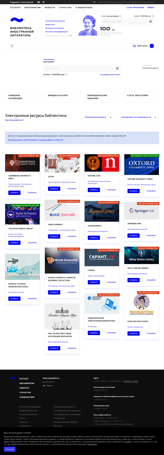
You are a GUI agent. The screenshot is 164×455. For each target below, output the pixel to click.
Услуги (22, 418)
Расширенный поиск (110, 74)
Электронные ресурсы (55, 21)
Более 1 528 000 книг (142, 16)
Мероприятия (32, 7)
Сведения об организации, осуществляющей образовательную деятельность (126, 2)
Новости (50, 7)
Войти (151, 7)
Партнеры (58, 426)
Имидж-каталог (58, 95)
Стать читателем (137, 95)
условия (127, 441)
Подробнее (92, 444)
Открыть (94, 333)
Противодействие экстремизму (67, 414)
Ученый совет (59, 418)
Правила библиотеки (28, 410)
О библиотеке (83, 7)
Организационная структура (66, 422)
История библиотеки (28, 414)
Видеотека (50, 24)
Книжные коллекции (54, 28)
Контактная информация (56, 31)
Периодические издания (97, 97)
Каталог (15, 7)
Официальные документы (64, 406)
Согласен (10, 449)
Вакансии (23, 422)
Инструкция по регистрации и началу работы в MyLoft (35, 139)
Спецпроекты (25, 426)
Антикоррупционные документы (67, 410)
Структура (65, 7)
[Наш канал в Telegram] (43, 2)
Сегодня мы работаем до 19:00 (57, 36)
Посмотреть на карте (130, 381)
